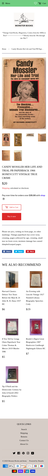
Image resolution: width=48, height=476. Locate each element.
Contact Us (24, 440)
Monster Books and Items (17, 461)
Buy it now (11, 216)
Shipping (5, 188)
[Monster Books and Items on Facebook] (18, 453)
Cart (44, 3)
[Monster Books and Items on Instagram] (28, 453)
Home (4, 49)
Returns (24, 437)
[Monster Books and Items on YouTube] (32, 453)
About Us (24, 444)
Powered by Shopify (36, 461)
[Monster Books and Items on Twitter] (14, 453)
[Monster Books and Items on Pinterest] (23, 453)
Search (24, 429)
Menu (7, 3)
